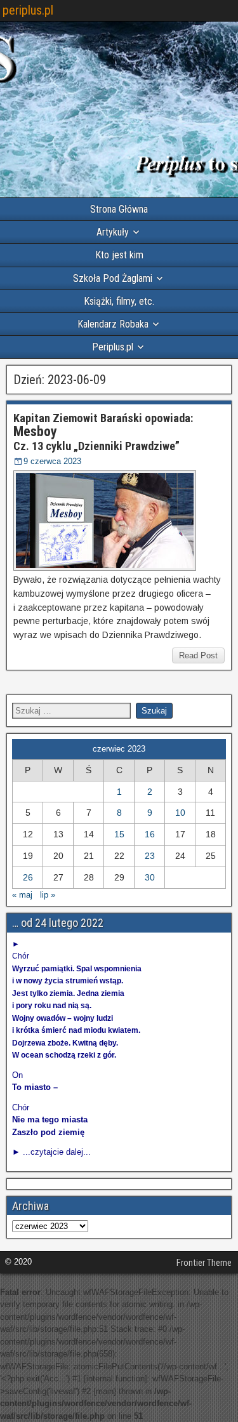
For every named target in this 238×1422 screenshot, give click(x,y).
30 (150, 877)
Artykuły (112, 232)
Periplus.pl (112, 347)
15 (119, 834)
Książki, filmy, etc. (119, 301)
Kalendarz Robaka (113, 324)
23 (150, 856)
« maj (22, 895)
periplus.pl (28, 10)
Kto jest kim (119, 255)
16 (150, 834)
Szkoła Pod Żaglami (112, 278)
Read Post (198, 655)
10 (180, 812)
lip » (47, 895)
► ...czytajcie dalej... (51, 1152)
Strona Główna (119, 209)
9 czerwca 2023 (52, 461)
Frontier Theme (204, 1262)
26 (28, 877)
